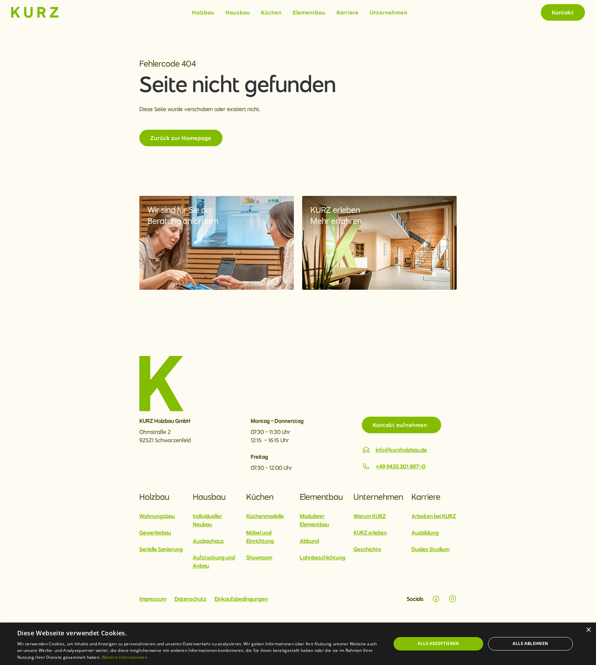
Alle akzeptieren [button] (438, 643)
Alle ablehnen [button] (530, 643)
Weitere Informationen (124, 657)
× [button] (588, 630)
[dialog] (298, 644)
